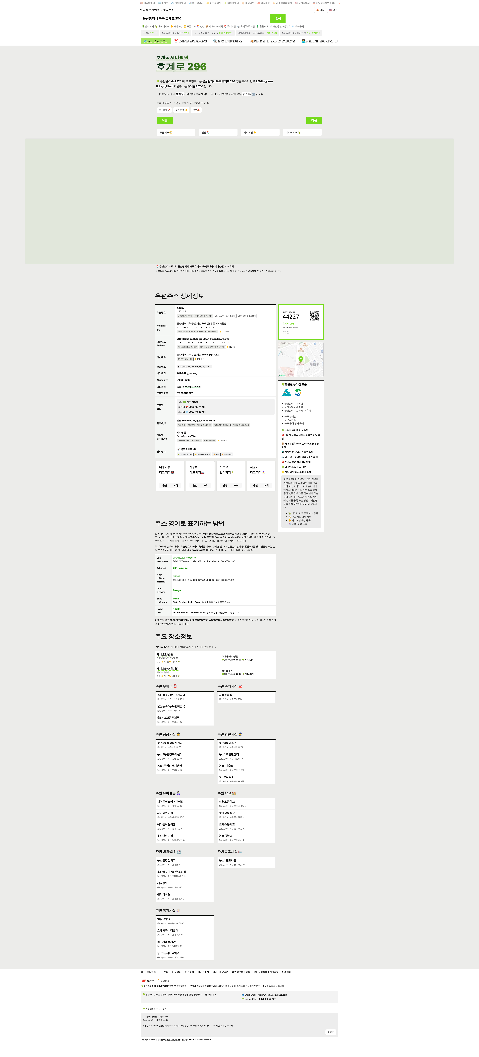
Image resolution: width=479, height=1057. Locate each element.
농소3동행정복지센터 (169, 742)
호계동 (188, 103)
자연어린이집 (165, 812)
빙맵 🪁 (205, 132)
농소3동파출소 (227, 742)
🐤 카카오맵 (176, 26)
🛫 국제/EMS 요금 (246, 26)
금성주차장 (225, 694)
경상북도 (265, 3)
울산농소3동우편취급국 (171, 706)
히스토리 (189, 972)
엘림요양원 (163, 919)
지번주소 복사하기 (185, 359)
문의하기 (286, 972)
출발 (164, 485)
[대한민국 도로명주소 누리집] (163, 982)
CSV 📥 (196, 110)
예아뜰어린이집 (166, 824)
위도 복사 (181, 425)
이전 (165, 120)
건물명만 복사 (209, 440)
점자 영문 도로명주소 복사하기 (212, 347)
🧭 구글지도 (189, 26)
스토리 (165, 972)
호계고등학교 (227, 812)
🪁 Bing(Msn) (226, 454)
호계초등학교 (227, 824)
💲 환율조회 (262, 26)
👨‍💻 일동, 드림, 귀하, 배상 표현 (319, 41)
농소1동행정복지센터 (169, 765)
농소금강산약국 (166, 860)
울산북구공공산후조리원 (171, 871)
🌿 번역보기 (147, 26)
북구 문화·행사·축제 (294, 423)
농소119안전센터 (229, 754)
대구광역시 (215, 3)
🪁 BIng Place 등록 (297, 523)
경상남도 (249, 3)
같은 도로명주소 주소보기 (225, 316)
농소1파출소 (226, 765)
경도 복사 (191, 425)
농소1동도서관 (227, 860)
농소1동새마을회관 (168, 953)
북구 (178, 103)
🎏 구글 (216, 454)
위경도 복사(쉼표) (204, 425)
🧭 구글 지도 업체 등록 (299, 516)
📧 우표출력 (298, 26)
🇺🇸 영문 (333, 9)
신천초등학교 (227, 801)
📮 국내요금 (230, 26)
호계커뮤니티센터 (167, 930)
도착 (175, 485)
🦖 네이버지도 (162, 26)
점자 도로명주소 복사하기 (207, 331)
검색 (278, 18)
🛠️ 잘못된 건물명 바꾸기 (228, 41)
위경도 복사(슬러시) (241, 425)
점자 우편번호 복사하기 (203, 316)
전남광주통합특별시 (326, 3)
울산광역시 (304, 3)
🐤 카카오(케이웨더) (202, 454)
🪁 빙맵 (200, 26)
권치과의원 (163, 894)
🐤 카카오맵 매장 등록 (299, 520)
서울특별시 (149, 3)
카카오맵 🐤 (250, 132)
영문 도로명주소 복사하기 (187, 347)
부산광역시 (197, 3)
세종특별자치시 (284, 3)
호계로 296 (202, 103)
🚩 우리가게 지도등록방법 (190, 41)
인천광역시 (180, 3)
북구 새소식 (290, 419)
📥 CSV (320, 9)
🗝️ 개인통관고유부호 (280, 26)
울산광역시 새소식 (293, 407)
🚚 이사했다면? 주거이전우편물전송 (272, 41)
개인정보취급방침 (241, 972)
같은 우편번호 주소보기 (246, 316)
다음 (314, 120)
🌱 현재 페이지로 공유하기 (155, 1009)
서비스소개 (203, 972)
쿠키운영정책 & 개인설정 (266, 972)
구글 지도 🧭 (166, 132)
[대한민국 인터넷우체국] (148, 982)
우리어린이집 (165, 835)
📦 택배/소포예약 (214, 26)
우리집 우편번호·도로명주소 (157, 10)
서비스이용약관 (220, 972)
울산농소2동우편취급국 (171, 694)
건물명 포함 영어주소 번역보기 (189, 440)
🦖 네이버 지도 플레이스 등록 (303, 513)
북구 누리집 (290, 416)
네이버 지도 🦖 (293, 132)
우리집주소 (152, 972)
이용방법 (176, 972)
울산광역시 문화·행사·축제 (297, 410)
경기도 (164, 3)
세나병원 (162, 883)
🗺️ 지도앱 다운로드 (156, 41)
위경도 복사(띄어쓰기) (222, 425)
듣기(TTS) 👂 (181, 110)
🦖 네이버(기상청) (185, 454)
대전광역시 (233, 3)
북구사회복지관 (166, 941)
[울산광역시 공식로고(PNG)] (286, 395)
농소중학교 (225, 835)
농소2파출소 (226, 777)
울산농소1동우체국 (168, 717)
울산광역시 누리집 (293, 403)
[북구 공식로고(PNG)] (298, 395)
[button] (215, 503)
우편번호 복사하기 (185, 316)
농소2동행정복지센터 (169, 754)
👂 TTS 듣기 (224, 331)
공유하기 (330, 1032)
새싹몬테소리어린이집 (170, 801)
